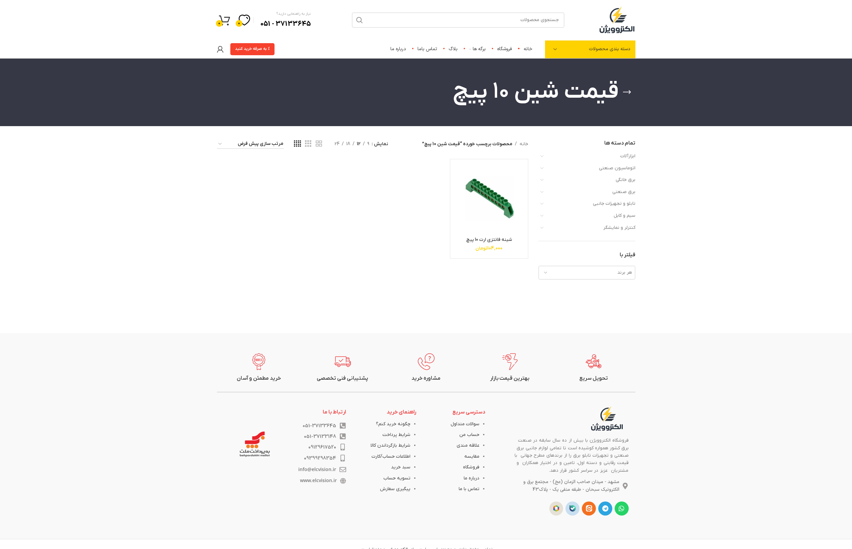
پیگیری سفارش (395, 489)
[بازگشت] (627, 92)
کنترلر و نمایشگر (619, 227)
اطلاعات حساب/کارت (391, 456)
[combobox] (586, 273)
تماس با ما (469, 489)
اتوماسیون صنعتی (617, 168)
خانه (524, 144)
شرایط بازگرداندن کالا (390, 445)
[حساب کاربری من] (220, 49)
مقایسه (471, 456)
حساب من (469, 435)
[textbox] (587, 272)
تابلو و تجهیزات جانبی (614, 203)
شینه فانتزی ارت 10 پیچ (489, 240)
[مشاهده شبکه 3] (308, 144)
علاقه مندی (468, 445)
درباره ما (471, 478)
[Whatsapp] (622, 508)
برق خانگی (625, 180)
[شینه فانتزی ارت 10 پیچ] (489, 198)
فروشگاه (471, 467)
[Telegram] (605, 508)
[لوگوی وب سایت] (617, 19)
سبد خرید (400, 467)
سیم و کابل (624, 215)
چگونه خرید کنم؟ (393, 424)
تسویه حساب (396, 478)
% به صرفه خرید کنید (252, 49)
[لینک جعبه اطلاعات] (593, 367)
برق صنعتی (623, 192)
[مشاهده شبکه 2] (319, 144)
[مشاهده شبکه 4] (297, 144)
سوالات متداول (465, 424)
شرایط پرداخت (396, 435)
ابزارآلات (627, 156)
